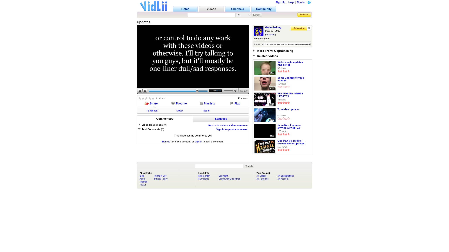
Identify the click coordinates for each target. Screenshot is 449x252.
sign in (198, 141)
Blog (142, 176)
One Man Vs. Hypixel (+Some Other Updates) (291, 142)
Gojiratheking (273, 27)
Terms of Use (160, 176)
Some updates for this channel (290, 79)
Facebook (152, 110)
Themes (143, 182)
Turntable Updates (288, 109)
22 (309, 28)
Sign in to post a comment (232, 129)
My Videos (261, 176)
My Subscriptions (285, 176)
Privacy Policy (160, 179)
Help (291, 2)
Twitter (179, 110)
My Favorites (262, 179)
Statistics (221, 118)
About (142, 179)
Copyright (223, 176)
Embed (257, 44)
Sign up (166, 141)
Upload (304, 14)
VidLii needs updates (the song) (290, 63)
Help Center (204, 176)
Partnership (203, 179)
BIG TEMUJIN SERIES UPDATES (290, 95)
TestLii (143, 185)
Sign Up (280, 2)
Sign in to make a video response (228, 125)
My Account (282, 179)
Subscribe (298, 28)
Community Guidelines (229, 179)
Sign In (300, 2)
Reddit (206, 110)
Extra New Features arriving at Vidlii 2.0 (289, 126)
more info (270, 34)
